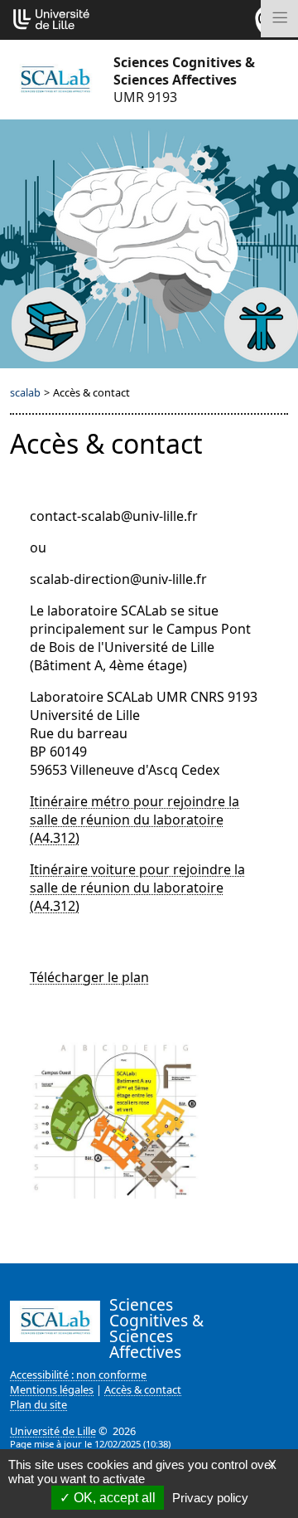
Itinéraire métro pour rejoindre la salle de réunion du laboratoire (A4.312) (134, 819)
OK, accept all (113, 1498)
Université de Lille (53, 1430)
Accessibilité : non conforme (78, 1374)
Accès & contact (142, 1389)
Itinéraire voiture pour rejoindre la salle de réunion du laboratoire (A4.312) (137, 887)
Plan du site (38, 1404)
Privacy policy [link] (210, 1498)
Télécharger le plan (89, 977)
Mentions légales (52, 1389)
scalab (25, 392)
